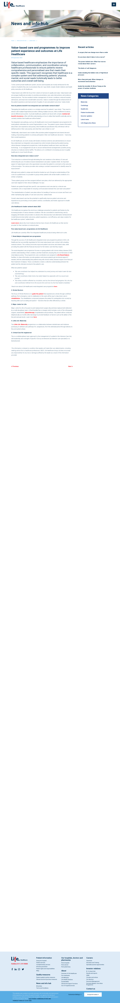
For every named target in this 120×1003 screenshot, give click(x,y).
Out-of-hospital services (68, 985)
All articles (39, 986)
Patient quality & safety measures (45, 977)
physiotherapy (29, 312)
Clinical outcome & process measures (46, 979)
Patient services (40, 962)
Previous (16, 366)
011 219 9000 (22, 964)
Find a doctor (64, 964)
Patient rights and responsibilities (45, 968)
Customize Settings (74, 994)
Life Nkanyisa (65, 977)
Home (12, 40)
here (55, 286)
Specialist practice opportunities (95, 964)
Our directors (90, 979)
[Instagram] (19, 969)
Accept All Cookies (92, 994)
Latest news (32, 40)
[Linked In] (15, 969)
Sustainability (65, 981)
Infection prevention (41, 966)
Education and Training (92, 962)
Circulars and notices (92, 977)
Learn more (15, 223)
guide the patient (37, 294)
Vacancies (89, 960)
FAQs (37, 970)
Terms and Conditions (42, 988)
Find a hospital (65, 962)
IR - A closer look (90, 971)
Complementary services (43, 964)
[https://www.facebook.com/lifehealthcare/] (12, 969)
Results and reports (91, 973)
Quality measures (43, 975)
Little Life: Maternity (20, 324)
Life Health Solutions (67, 979)
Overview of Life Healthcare (69, 973)
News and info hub (22, 40)
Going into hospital (41, 960)
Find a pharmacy (65, 967)
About (63, 971)
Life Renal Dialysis (63, 255)
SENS (87, 975)
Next (69, 366)
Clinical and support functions (69, 983)
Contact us (90, 989)
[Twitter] (23, 969)
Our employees (65, 975)
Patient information (44, 958)
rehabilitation (15, 298)
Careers (89, 958)
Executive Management (93, 981)
